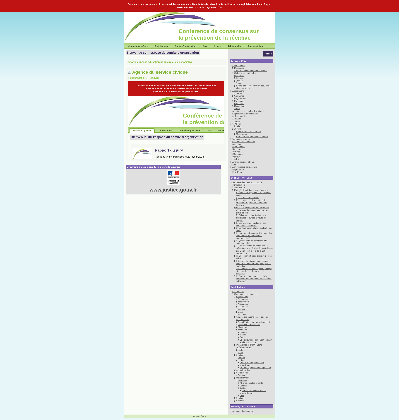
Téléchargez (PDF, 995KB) (143, 78)
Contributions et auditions (243, 141)
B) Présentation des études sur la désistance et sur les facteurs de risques (251, 218)
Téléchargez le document (242, 411)
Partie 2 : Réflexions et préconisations (251, 207)
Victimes (238, 93)
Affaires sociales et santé (243, 162)
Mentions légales (199, 416)
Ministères (239, 75)
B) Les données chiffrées (247, 197)
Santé (238, 83)
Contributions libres (241, 139)
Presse (268, 53)
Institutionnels (238, 65)
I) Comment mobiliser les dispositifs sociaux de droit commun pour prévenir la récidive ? (253, 263)
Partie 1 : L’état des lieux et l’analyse (251, 190)
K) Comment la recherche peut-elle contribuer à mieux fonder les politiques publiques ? (254, 278)
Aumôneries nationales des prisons (248, 111)
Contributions (238, 291)
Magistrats (239, 68)
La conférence (238, 187)
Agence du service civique (160, 72)
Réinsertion (239, 106)
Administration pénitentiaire (248, 131)
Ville (234, 164)
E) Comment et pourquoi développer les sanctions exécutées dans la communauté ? (254, 235)
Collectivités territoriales (245, 73)
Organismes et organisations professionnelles (245, 115)
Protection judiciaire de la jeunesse (252, 136)
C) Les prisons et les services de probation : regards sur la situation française (251, 202)
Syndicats (236, 124)
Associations (238, 91)
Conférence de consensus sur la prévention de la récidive (219, 34)
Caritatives (239, 96)
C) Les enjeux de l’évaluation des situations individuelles (251, 224)
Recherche (239, 103)
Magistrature (239, 98)
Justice (239, 81)
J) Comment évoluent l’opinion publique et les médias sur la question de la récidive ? (254, 271)
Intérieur (239, 78)
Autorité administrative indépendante (250, 70)
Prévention (239, 101)
